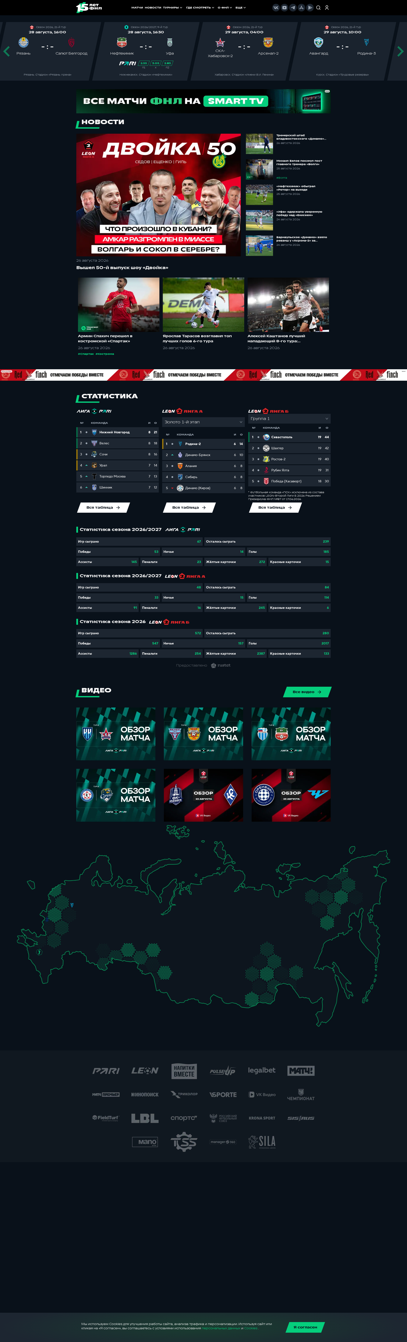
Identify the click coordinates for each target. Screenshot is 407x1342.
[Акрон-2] (89, 944)
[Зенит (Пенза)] (83, 935)
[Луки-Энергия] (60, 892)
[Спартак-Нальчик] (49, 964)
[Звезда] (66, 884)
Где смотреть (198, 7)
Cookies (250, 1328)
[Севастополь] (20, 942)
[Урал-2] (135, 937)
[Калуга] (70, 926)
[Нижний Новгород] (100, 903)
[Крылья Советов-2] (94, 946)
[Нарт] (43, 958)
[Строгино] (60, 912)
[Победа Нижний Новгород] (105, 903)
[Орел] (53, 919)
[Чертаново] (65, 917)
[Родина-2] (72, 905)
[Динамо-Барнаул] (172, 977)
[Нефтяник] (53, 967)
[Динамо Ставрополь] (48, 956)
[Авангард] (51, 936)
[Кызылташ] (21, 936)
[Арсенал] (66, 932)
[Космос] (66, 905)
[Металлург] (63, 937)
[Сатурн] (74, 920)
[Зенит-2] (72, 884)
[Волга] (99, 931)
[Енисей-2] (198, 962)
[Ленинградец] (83, 880)
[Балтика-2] (32, 886)
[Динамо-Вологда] (94, 891)
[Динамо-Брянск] (47, 919)
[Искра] (50, 910)
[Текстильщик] (92, 904)
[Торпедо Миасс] (125, 949)
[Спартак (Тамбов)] (74, 935)
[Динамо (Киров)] (113, 897)
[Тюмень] (143, 945)
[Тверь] (68, 897)
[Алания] (45, 970)
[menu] (216, 8)
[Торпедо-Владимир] (83, 909)
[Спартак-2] (69, 911)
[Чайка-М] (50, 949)
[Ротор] (59, 948)
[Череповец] (88, 892)
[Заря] (42, 938)
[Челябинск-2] (131, 949)
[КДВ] (173, 957)
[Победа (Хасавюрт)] (45, 977)
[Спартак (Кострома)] (92, 897)
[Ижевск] (125, 910)
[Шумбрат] (88, 923)
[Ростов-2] (45, 945)
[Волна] (102, 910)
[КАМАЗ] (121, 917)
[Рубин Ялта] (25, 940)
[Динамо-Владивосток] (322, 1014)
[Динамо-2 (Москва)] (65, 911)
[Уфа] (125, 931)
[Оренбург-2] (95, 960)
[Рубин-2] (108, 919)
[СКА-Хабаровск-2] (319, 987)
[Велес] (70, 915)
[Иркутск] (193, 981)
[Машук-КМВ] (37, 958)
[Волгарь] (70, 948)
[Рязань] (79, 929)
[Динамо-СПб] (78, 883)
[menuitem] (200, 8)
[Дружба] (39, 952)
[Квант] (63, 926)
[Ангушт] (39, 969)
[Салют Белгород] (47, 927)
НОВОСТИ (153, 7)
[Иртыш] (154, 962)
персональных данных (221, 1328)
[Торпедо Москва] (74, 912)
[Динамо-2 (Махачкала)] (50, 972)
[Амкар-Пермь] (129, 907)
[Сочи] (34, 963)
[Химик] (96, 909)
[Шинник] (86, 902)
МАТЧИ (137, 7)
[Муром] (90, 910)
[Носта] (89, 958)
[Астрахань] (64, 952)
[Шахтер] (36, 939)
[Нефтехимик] (115, 920)
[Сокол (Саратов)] (78, 941)
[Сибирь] (176, 964)
